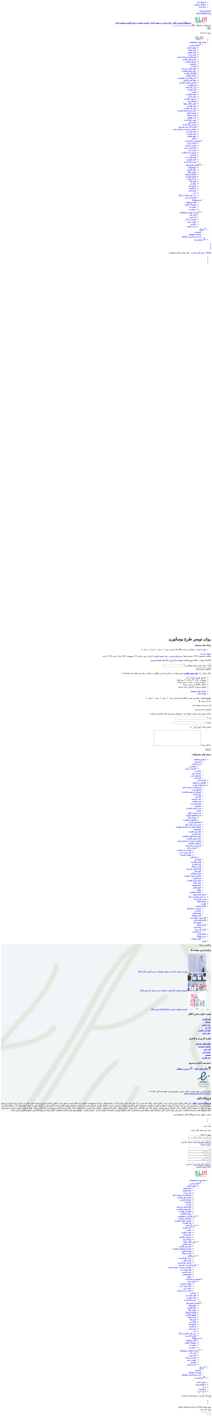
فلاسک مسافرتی (189, 820)
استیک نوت (191, 101)
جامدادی (192, 64)
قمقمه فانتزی (190, 176)
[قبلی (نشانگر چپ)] (210, 1414)
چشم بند (192, 207)
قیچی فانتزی (191, 94)
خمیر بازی (192, 54)
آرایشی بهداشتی (199, 759)
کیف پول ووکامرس (198, 918)
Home (208, 252)
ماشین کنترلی (190, 145)
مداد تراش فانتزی (189, 59)
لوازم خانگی (201, 925)
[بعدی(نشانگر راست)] (208, 1414)
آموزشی (197, 232)
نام (209, 718)
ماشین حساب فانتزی (187, 82)
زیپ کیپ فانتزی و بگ (187, 195)
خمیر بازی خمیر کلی (193, 824)
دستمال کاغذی (190, 204)
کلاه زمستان (196, 939)
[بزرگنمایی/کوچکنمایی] (210, 1412)
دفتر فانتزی (191, 106)
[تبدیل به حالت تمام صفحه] (208, 1412)
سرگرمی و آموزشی (193, 845)
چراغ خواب (191, 179)
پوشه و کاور (191, 113)
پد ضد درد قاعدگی (193, 908)
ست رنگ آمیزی (190, 120)
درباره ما (202, 7)
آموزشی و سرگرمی (193, 141)
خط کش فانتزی (194, 822)
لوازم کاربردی (190, 197)
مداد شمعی (191, 52)
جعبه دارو (192, 190)
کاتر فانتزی (191, 89)
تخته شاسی (191, 136)
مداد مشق (192, 50)
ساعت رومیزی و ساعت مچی (189, 841)
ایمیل (208, 722)
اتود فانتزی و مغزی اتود (187, 57)
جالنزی (193, 224)
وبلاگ (201, 229)
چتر (194, 193)
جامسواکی (192, 167)
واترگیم (193, 155)
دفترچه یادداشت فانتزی (186, 110)
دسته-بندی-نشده (199, 894)
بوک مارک (192, 96)
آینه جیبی (192, 217)
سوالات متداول (200, 4)
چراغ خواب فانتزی (193, 808)
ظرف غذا (192, 186)
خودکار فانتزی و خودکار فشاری (188, 827)
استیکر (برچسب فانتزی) (191, 792)
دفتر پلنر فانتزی (190, 108)
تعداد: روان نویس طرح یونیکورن (198, 665)
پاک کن (193, 66)
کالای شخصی (200, 906)
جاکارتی (193, 183)
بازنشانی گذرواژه (204, 1142)
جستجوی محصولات (203, 25)
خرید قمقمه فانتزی (193, 815)
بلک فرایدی (201, 780)
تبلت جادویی (191, 134)
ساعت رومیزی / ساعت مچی (184, 129)
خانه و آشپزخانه (192, 165)
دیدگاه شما (206, 745)
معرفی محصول (194, 234)
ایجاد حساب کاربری (203, 1167)
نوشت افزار (191, 47)
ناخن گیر (192, 215)
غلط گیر (198, 859)
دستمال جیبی (195, 775)
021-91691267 (205, 11)
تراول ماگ (192, 172)
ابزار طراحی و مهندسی (187, 78)
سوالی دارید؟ (205, 654)
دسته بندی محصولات (197, 42)
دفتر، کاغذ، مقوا (189, 103)
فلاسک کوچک (190, 174)
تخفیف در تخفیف (199, 782)
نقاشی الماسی (195, 892)
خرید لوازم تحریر (198, 252)
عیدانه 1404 (201, 901)
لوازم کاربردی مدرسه (187, 127)
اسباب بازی (191, 143)
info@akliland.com (203, 13)
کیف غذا (193, 181)
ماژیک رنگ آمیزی (189, 124)
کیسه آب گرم (190, 219)
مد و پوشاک (196, 200)
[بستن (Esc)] (203, 1412)
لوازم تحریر (194, 45)
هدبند (204, 941)
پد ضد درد (192, 209)
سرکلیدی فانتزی (194, 843)
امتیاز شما (206, 727)
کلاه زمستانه (191, 202)
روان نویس (206, 1025)
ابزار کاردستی (190, 87)
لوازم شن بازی (190, 148)
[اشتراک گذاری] (205, 1412)
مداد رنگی (192, 122)
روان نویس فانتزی (189, 71)
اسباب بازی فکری (189, 152)
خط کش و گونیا (190, 80)
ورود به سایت (205, 1144)
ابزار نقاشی (191, 117)
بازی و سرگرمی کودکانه (191, 236)
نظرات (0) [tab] (202, 693)
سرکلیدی (192, 188)
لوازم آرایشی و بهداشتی (189, 212)
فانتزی (203, 904)
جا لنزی (198, 771)
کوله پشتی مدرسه (188, 68)
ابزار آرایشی (191, 226)
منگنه (194, 138)
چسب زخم (191, 222)
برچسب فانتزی (190, 99)
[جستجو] (209, 28)
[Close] (210, 1124)
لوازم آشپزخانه (200, 920)
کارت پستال (191, 115)
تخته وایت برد (191, 131)
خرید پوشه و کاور (194, 813)
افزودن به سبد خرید (203, 669)
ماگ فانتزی (191, 169)
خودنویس (197, 829)
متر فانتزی (192, 85)
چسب (193, 92)
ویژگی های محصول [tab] (198, 691)
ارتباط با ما (201, 2)
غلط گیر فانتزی (190, 73)
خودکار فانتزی (190, 61)
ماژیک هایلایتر (190, 75)
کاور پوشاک (196, 915)
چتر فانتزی (196, 932)
